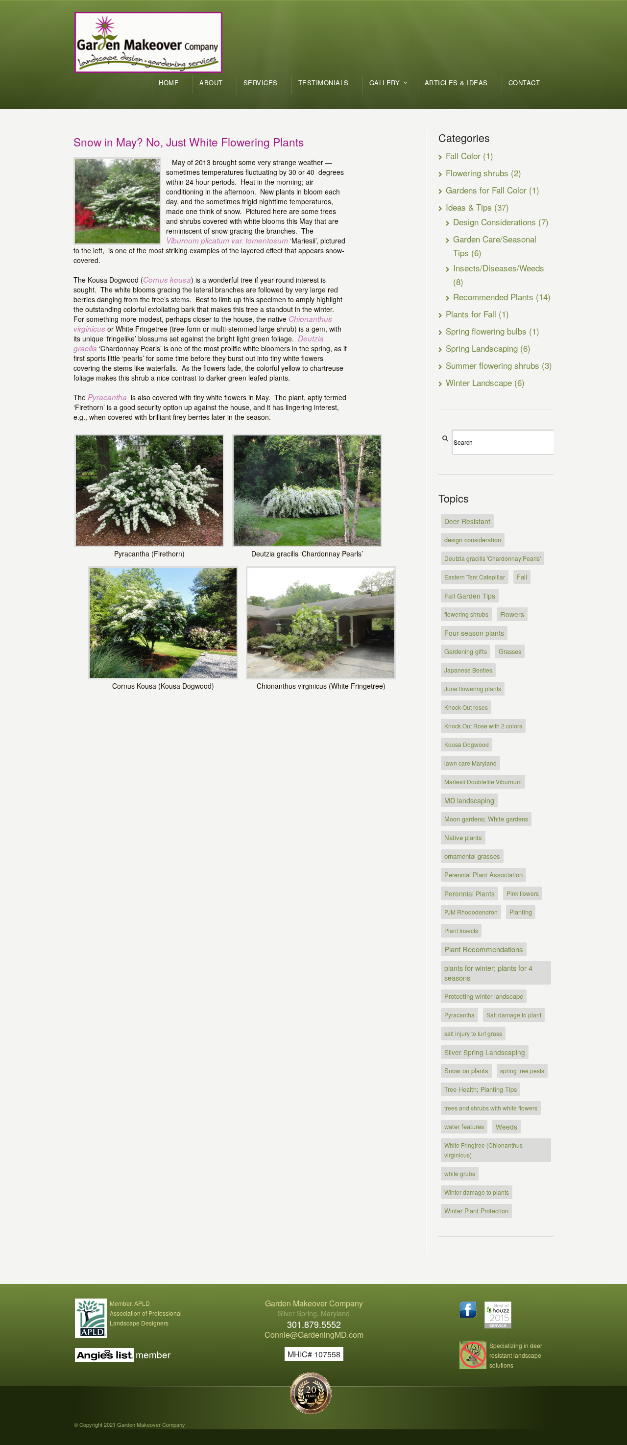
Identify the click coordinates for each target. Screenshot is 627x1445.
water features (464, 1126)
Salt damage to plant (513, 1015)
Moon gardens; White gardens (486, 818)
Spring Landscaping (482, 348)
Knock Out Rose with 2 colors (483, 726)
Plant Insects (461, 930)
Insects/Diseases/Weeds (498, 268)
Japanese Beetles (468, 670)
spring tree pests (522, 1070)
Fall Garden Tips (469, 596)
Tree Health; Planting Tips (480, 1089)
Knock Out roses (466, 707)
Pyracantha (459, 1015)
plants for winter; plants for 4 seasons (488, 973)
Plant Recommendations (483, 949)
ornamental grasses (472, 856)
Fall (522, 576)
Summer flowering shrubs (492, 365)
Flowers (512, 614)
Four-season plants (474, 633)
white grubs (459, 1173)
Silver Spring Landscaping (484, 1052)
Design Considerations (494, 222)
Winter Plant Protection (476, 1210)
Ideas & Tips (469, 207)
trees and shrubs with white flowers (490, 1108)
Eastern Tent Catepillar (474, 577)
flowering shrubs (466, 614)
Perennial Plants (469, 893)
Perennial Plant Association (483, 874)
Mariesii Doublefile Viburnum (483, 781)
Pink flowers (522, 893)
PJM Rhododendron (471, 912)
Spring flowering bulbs (486, 331)
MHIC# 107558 (314, 1354)
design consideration (472, 539)
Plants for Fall (471, 314)
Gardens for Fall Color (486, 190)
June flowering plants (472, 688)
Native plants (463, 837)
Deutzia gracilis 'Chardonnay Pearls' (492, 558)
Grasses (510, 651)
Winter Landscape (479, 382)
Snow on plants (466, 1070)
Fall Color (463, 155)
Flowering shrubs (477, 173)
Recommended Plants (493, 296)
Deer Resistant (467, 521)
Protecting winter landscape (483, 996)
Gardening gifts (465, 651)
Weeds (506, 1127)
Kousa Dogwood (466, 744)
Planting (520, 911)
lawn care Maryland (470, 763)
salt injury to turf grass (473, 1033)
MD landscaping (469, 800)
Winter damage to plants (476, 1192)
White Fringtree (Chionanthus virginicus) (483, 1150)
